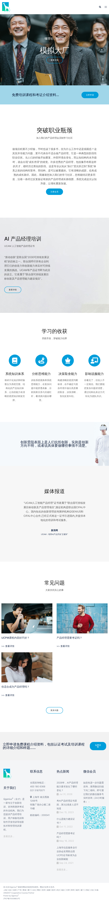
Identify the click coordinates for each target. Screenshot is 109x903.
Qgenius (13, 887)
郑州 (72, 890)
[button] (100, 7)
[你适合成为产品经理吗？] (26, 667)
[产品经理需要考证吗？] (82, 618)
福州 (77, 890)
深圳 (14, 890)
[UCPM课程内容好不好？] (26, 618)
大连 (92, 890)
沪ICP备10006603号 (11, 898)
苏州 (43, 890)
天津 (68, 890)
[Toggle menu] (106, 7)
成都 (48, 890)
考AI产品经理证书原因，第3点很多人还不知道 (67, 804)
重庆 (39, 890)
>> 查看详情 (7, 646)
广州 (19, 890)
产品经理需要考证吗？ (69, 637)
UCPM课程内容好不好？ (15, 637)
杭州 (53, 890)
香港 (24, 890)
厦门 (82, 890)
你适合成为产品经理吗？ (15, 686)
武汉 (58, 890)
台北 (34, 890)
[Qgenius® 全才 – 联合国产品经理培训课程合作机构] (6, 6)
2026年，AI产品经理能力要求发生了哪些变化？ (67, 786)
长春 (96, 890)
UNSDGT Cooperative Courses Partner (18, 893)
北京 (10, 890)
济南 (87, 890)
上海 (5, 890)
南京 (63, 890)
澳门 (29, 890)
